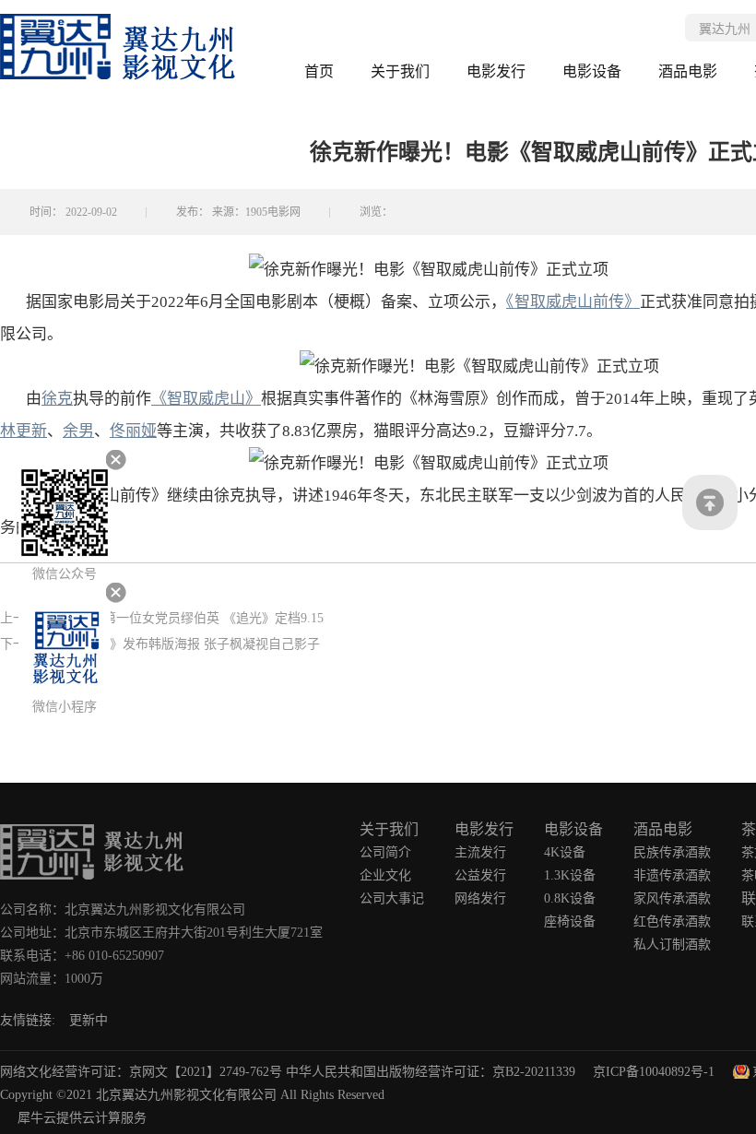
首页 (319, 71)
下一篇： (160, 644)
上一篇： (162, 618)
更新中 (88, 1020)
